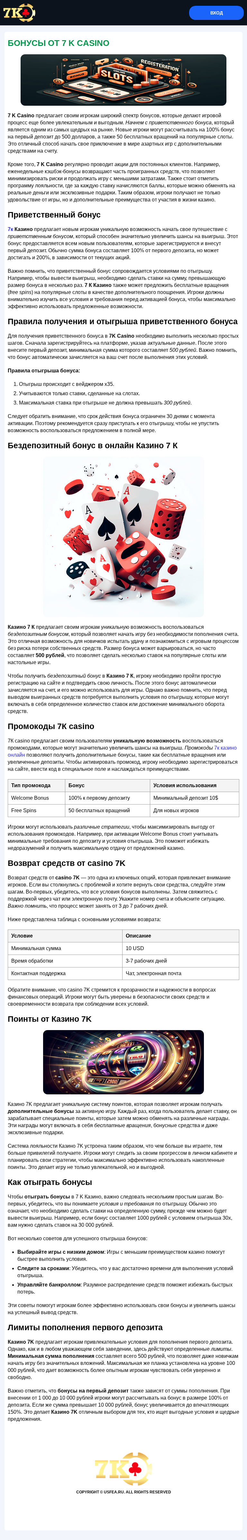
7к (10, 229)
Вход (216, 12)
